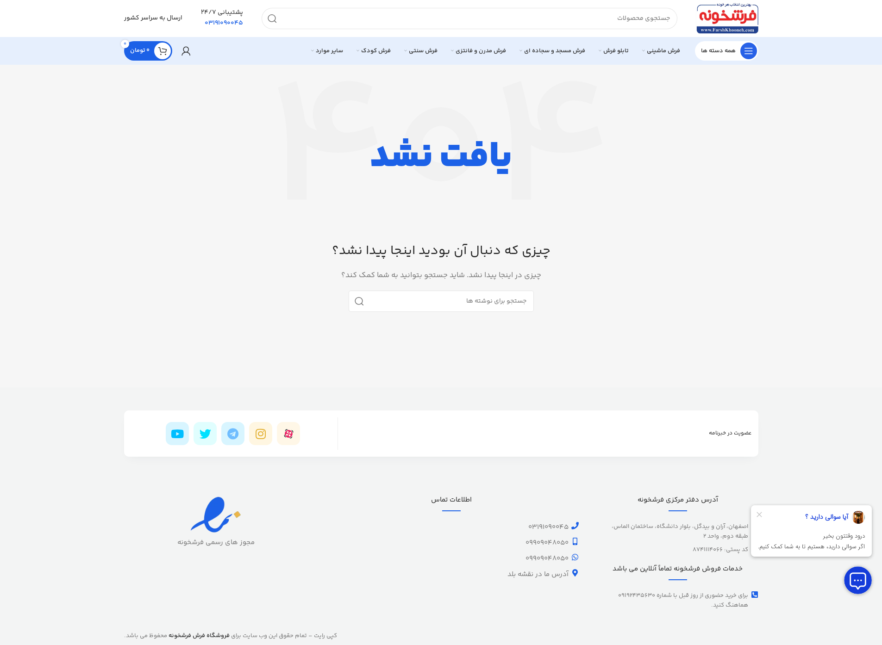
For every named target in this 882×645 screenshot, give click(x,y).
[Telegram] (232, 433)
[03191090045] (575, 525)
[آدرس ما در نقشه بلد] (575, 573)
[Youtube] (177, 433)
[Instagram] (260, 433)
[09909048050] (575, 541)
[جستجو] (272, 18)
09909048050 (547, 543)
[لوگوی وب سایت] (727, 18)
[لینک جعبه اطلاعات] (222, 18)
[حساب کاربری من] (186, 51)
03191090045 (548, 527)
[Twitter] (205, 433)
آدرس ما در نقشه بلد (538, 574)
